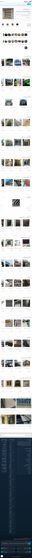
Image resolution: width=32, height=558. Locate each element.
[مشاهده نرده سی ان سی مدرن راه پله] (6, 70)
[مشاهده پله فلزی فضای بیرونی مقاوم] (23, 290)
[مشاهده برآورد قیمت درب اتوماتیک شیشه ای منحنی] (14, 170)
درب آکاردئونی (29, 461)
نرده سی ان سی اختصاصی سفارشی (27, 67)
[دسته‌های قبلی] (30, 42)
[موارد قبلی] (30, 65)
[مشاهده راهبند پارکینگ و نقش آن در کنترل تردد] (6, 331)
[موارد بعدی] (1, 65)
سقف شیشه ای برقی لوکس (10, 368)
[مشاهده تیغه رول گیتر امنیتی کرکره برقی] (14, 311)
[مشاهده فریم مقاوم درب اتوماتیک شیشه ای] (6, 170)
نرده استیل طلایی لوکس (27, 127)
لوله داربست (29, 470)
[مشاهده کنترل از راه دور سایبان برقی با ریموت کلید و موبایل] (6, 90)
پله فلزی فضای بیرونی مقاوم (27, 288)
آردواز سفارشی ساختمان (19, 268)
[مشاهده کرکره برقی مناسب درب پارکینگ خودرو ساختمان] (6, 311)
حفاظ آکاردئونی (29, 455)
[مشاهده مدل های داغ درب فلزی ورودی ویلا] (6, 150)
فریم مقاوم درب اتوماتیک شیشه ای (9, 167)
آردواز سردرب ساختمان (28, 450)
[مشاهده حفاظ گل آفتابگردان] (6, 190)
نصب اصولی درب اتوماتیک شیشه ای (26, 167)
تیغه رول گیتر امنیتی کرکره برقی (18, 308)
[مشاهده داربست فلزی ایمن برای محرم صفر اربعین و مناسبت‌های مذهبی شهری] (14, 351)
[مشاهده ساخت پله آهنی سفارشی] (14, 290)
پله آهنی (30, 452)
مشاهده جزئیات (27, 17)
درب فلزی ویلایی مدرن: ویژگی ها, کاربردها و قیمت (25, 107)
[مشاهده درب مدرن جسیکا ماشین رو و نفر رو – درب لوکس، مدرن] (14, 150)
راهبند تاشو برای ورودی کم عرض (18, 328)
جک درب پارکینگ (29, 454)
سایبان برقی (29, 467)
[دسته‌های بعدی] (2, 42)
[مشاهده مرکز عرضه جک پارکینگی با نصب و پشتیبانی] (6, 250)
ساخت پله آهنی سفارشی (19, 288)
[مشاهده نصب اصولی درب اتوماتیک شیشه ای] (23, 170)
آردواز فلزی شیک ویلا (28, 268)
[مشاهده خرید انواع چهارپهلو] (2, 210)
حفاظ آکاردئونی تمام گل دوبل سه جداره (9, 228)
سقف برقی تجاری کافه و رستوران (18, 368)
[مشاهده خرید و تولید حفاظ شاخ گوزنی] (23, 190)
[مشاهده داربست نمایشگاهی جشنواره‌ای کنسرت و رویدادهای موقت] (6, 351)
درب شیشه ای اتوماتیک (28, 464)
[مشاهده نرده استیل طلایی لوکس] (23, 130)
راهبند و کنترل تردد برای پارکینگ (27, 465)
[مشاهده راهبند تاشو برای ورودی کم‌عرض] (14, 331)
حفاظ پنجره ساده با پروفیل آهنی (10, 388)
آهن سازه (30, 451)
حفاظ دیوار (29, 458)
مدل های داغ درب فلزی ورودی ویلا (9, 147)
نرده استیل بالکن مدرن (10, 127)
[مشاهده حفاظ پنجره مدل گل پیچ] (23, 391)
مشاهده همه (3, 97)
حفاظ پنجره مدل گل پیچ (27, 388)
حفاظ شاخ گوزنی (29, 460)
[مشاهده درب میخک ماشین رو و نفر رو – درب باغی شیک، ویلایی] (23, 150)
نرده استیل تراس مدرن (19, 127)
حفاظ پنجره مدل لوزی (2, 388)
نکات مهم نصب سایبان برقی (18, 87)
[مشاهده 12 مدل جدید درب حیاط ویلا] (2, 110)
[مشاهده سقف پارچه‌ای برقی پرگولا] (23, 371)
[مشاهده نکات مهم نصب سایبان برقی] (14, 90)
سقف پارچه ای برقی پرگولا (27, 368)
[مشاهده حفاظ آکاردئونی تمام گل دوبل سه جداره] (6, 230)
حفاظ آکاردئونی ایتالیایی (27, 228)
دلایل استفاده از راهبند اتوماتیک (27, 328)
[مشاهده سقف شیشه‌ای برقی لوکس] (6, 371)
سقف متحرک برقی (29, 468)
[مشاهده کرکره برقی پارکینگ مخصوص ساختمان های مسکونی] (23, 311)
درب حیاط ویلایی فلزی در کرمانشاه (12, 426)
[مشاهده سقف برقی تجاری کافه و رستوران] (14, 371)
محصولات (29, 472)
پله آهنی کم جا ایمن (2, 288)
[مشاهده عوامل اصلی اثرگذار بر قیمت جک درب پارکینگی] (23, 250)
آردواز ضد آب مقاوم (2, 268)
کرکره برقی (29, 469)
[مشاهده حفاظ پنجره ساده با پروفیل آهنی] (6, 391)
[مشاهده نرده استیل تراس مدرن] (14, 130)
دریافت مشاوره (28, 26)
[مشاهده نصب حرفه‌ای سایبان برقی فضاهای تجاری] (23, 90)
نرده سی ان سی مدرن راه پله (10, 67)
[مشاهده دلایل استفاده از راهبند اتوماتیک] (23, 331)
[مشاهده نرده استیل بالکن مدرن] (6, 130)
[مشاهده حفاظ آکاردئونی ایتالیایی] (23, 230)
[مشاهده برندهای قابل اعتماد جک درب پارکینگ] (14, 250)
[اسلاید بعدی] (2, 13)
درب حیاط (29, 463)
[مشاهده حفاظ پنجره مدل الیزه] (14, 391)
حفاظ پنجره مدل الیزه (19, 388)
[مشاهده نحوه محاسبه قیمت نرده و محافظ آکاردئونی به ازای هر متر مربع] (14, 230)
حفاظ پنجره (29, 456)
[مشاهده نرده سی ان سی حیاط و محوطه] (14, 70)
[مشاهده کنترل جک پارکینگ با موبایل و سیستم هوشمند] (8, 14)
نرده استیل (29, 473)
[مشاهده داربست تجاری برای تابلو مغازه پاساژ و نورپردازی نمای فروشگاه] (23, 351)
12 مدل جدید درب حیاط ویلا (12, 107)
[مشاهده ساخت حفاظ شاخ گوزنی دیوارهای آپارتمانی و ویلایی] (14, 190)
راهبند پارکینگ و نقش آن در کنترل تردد (9, 328)
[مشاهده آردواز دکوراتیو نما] (6, 270)
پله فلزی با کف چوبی (11, 288)
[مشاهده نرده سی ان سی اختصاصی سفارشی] (23, 70)
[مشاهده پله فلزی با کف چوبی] (6, 290)
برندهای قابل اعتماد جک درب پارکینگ (17, 248)
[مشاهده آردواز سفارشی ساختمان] (14, 270)
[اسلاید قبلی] (30, 13)
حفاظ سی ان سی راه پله (28, 459)
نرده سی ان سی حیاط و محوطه (18, 67)
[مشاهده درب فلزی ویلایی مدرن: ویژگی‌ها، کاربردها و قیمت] (17, 110)
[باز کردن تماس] (2, 556)
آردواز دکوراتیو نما (11, 268)
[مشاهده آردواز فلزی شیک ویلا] (23, 270)
